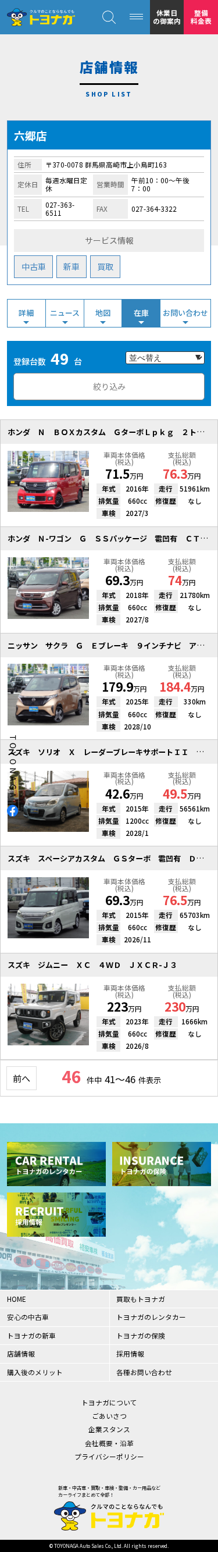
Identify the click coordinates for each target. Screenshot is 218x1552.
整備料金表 (201, 17)
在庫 (141, 312)
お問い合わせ (185, 312)
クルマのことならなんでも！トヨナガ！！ (41, 17)
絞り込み (109, 386)
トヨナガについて (109, 1402)
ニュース (65, 312)
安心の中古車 (28, 1317)
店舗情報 (21, 1353)
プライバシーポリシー (109, 1456)
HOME (16, 1299)
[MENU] (136, 17)
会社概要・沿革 (109, 1443)
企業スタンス (109, 1429)
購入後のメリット (35, 1372)
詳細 (26, 312)
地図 (102, 312)
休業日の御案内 (167, 17)
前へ (21, 1078)
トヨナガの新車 (31, 1335)
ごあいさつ (109, 1416)
